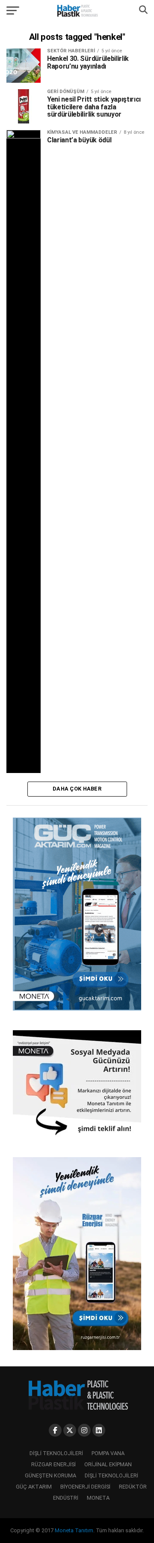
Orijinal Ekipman (108, 1464)
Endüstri (65, 1498)
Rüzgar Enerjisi (53, 1464)
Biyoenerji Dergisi (85, 1486)
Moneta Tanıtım (74, 1530)
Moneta (98, 1498)
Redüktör (133, 1486)
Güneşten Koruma (50, 1475)
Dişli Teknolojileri (56, 1453)
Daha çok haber (77, 788)
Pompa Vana (108, 1453)
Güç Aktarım (34, 1486)
